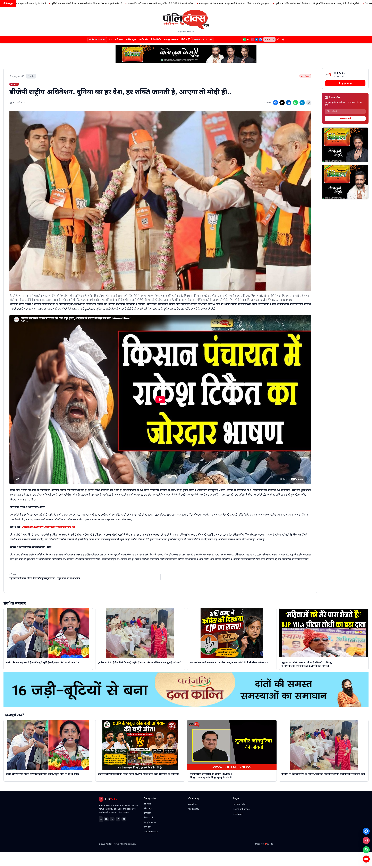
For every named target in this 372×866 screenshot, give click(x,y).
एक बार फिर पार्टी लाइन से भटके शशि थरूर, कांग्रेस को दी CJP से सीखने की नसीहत (100, 3)
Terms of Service (241, 809)
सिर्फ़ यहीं (185, 39)
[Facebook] (260, 39)
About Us (192, 804)
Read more (285, 299)
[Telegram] (302, 102)
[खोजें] (278, 39)
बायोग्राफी (143, 39)
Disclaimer (238, 814)
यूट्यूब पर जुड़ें (347, 83)
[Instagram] (252, 39)
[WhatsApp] (244, 39)
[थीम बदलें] (283, 39)
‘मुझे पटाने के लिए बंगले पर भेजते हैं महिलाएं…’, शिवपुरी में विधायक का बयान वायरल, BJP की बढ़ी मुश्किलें (257, 3)
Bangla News (171, 39)
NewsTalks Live (151, 831)
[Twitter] (282, 102)
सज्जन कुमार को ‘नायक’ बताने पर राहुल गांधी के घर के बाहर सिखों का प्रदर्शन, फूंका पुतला (174, 3)
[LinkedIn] (256, 39)
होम (110, 39)
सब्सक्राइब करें (345, 118)
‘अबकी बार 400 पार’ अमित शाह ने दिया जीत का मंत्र (48, 526)
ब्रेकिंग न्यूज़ (131, 39)
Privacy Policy (240, 804)
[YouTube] (248, 39)
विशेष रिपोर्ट (156, 39)
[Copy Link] (308, 102)
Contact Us (193, 809)
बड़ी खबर (119, 39)
